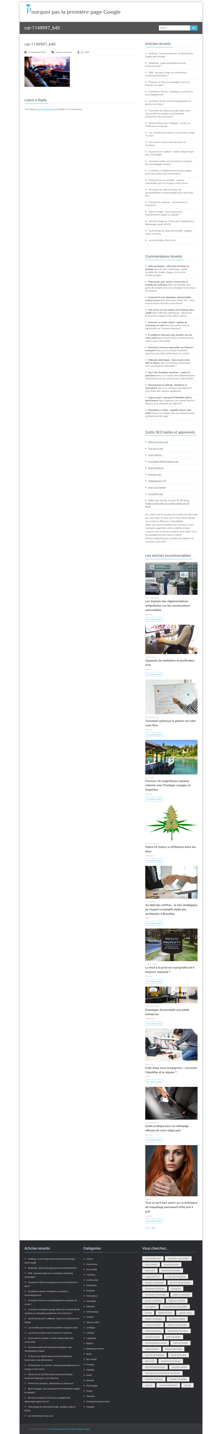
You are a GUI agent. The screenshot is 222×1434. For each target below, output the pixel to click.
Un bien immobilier (178, 1379)
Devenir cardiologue (154, 1282)
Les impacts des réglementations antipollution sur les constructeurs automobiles (167, 605)
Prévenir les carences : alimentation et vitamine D (50, 1383)
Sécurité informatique (155, 1367)
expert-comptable (181, 1294)
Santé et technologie (154, 1355)
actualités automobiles (178, 1258)
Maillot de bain (165, 1313)
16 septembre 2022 (37, 52)
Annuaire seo (154, 474)
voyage (187, 1385)
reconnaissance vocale (155, 1343)
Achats (89, 1259)
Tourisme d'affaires (154, 1379)
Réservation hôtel (173, 1349)
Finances (150, 902)
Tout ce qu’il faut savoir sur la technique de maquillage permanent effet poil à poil (171, 1207)
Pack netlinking (155, 468)
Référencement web (158, 442)
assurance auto (171, 1264)
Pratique (150, 657)
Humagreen (150, 1307)
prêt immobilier (173, 1337)
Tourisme (90, 1396)
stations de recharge (170, 1361)
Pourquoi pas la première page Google (70, 1429)
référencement (152, 1349)
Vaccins (148, 1385)
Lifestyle (90, 1333)
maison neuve (185, 1313)
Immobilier (91, 1301)
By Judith (85, 52)
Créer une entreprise (176, 1276)
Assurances (91, 1264)
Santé (89, 1375)
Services (90, 1380)
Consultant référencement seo (163, 461)
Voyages (150, 777)
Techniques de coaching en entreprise (162, 1373)
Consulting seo (155, 494)
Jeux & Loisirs (92, 1322)
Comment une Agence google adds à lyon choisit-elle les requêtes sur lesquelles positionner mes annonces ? (168, 113)
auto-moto (150, 1270)
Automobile (152, 598)
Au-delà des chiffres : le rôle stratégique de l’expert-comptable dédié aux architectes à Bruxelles (171, 909)
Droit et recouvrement (180, 1282)
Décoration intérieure (154, 1288)
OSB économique (153, 1331)
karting (148, 1313)
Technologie (91, 1385)
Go (193, 27)
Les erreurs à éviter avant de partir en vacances (50, 1333)
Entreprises (152, 717)
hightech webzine (177, 1301)
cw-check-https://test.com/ (162, 240)
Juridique (151, 964)
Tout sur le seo (155, 448)
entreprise (176, 1288)
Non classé (152, 843)
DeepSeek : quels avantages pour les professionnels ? (52, 1268)
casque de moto (152, 1276)
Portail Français (152, 1337)
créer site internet (157, 487)
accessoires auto (153, 1258)
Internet (90, 1317)
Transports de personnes (97, 1401)
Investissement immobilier (175, 1307)
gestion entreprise (153, 1301)
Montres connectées (177, 1325)
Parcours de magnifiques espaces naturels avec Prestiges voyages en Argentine (168, 785)
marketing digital (177, 1319)
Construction (92, 1280)
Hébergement (155, 481)
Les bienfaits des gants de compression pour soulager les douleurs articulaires (170, 287)
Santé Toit (149, 1361)
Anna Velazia (151, 1264)
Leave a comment (64, 52)
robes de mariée (180, 1343)
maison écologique (153, 1319)
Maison (149, 1064)
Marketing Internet (95, 1349)
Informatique (92, 1312)
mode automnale (153, 1325)
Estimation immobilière (155, 1294)
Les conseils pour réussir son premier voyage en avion (53, 1327)
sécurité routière (179, 1367)
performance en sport (178, 1331)
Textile (89, 1391)
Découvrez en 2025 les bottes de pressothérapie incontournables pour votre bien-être (169, 192)
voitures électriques (168, 1385)
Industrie (90, 1306)
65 (153, 1228)
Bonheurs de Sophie (171, 1270)
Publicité (90, 1370)
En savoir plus (154, 619)
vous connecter (44, 109)
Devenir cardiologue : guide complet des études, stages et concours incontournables (166, 272)
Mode (148, 1199)
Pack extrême (155, 455)
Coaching (90, 1275)
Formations (91, 1296)
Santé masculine (178, 1355)
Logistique (91, 1338)
